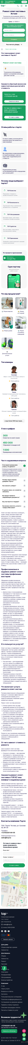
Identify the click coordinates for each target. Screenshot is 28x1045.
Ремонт (3, 961)
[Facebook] (2, 931)
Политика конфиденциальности (11, 999)
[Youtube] (9, 931)
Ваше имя (6, 850)
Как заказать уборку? (9, 485)
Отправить (14, 39)
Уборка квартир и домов (9, 947)
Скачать (24, 1)
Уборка (3, 956)
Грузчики (4, 964)
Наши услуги (5, 988)
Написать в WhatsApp (9, 1031)
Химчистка (4, 950)
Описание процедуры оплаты (10, 1007)
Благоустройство (7, 980)
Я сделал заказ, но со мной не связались (11, 490)
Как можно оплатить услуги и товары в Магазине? (11, 506)
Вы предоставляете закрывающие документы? (10, 496)
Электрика (4, 972)
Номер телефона (8, 857)
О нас (3, 986)
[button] (14, 887)
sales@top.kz (6, 838)
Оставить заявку (14, 117)
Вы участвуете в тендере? (10, 501)
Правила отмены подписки (10, 1005)
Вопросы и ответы (7, 991)
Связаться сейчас (14, 101)
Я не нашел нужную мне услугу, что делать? (9, 465)
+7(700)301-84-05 (8, 833)
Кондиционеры (6, 974)
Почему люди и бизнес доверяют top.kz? (9, 480)
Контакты (4, 994)
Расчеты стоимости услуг (9, 1010)
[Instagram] (5, 931)
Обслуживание (6, 977)
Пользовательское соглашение (11, 997)
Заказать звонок (8, 939)
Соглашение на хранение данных (11, 1002)
